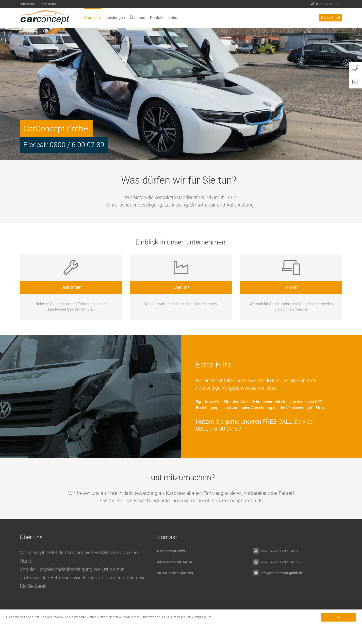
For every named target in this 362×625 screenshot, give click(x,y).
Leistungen (115, 17)
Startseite (92, 17)
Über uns (137, 17)
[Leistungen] (71, 287)
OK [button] (338, 617)
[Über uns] (181, 287)
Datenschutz (48, 4)
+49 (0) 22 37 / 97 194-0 (279, 551)
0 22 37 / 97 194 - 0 (329, 4)
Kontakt (157, 17)
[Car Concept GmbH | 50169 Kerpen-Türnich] (48, 18)
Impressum (27, 4)
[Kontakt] (291, 287)
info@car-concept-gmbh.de (282, 573)
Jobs (172, 17)
